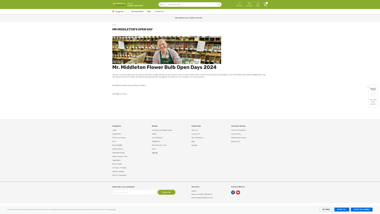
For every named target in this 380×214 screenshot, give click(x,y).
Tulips (114, 130)
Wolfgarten (156, 141)
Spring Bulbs (116, 134)
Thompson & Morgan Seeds (162, 130)
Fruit (114, 141)
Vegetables (116, 160)
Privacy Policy (111, 209)
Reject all (341, 209)
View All (154, 153)
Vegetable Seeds (118, 153)
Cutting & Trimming (119, 168)
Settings (326, 209)
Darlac (154, 134)
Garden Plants (117, 149)
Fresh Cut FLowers (119, 138)
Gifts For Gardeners (119, 175)
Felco (154, 149)
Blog (193, 141)
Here (117, 94)
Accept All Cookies (362, 209)
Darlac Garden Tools (119, 156)
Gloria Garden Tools (159, 145)
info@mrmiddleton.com (204, 198)
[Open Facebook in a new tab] (233, 192)
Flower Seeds (117, 164)
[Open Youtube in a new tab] (238, 192)
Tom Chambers (157, 138)
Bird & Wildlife (117, 145)
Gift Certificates (197, 138)
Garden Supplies (118, 171)
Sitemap (194, 145)
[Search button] (219, 4)
